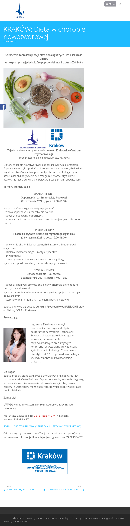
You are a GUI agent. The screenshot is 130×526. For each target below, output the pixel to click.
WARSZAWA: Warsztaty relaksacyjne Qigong (67, 489)
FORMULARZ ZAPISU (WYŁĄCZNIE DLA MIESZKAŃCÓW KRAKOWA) (42, 426)
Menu (112, 4)
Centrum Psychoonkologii (57, 518)
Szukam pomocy (92, 518)
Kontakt (120, 518)
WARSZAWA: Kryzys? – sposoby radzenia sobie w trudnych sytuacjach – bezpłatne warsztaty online (25, 489)
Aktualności (18, 518)
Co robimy (76, 518)
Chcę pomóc (108, 518)
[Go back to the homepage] (19, 10)
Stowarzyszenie (34, 518)
